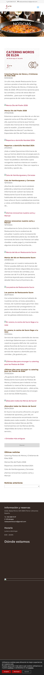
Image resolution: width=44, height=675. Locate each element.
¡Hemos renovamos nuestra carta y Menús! (19, 222)
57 (15, 517)
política (10, 668)
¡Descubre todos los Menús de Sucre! (20, 406)
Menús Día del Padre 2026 (15, 111)
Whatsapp (10, 519)
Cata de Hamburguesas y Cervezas (19, 180)
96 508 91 (10, 517)
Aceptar (6, 671)
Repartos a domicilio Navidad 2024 (19, 146)
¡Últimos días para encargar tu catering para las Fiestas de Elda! (21, 370)
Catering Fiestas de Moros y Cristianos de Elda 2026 (21, 75)
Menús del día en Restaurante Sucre (20, 258)
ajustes (30, 668)
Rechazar (17, 671)
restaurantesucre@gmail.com (15, 521)
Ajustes (26, 671)
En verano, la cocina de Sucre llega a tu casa (21, 331)
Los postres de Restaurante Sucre (18, 292)
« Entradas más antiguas (14, 439)
